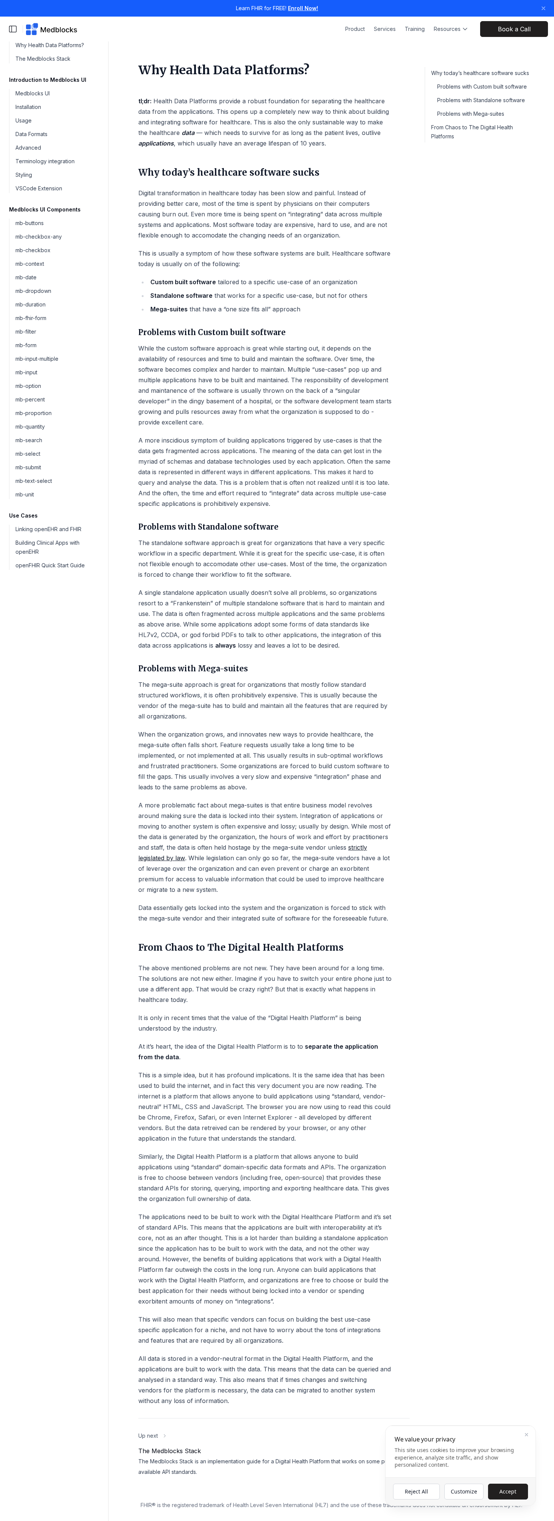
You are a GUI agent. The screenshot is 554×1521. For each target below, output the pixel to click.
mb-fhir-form (30, 318)
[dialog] (460, 1465)
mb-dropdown (33, 291)
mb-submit (28, 467)
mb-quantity (30, 426)
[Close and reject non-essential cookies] (526, 1434)
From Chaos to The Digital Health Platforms (472, 131)
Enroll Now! (303, 8)
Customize (464, 1491)
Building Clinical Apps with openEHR (47, 547)
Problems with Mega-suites (470, 113)
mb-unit (24, 494)
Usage (23, 120)
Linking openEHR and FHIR (48, 529)
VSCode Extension (38, 188)
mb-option (28, 386)
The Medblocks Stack (42, 58)
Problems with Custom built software (482, 86)
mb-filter (25, 331)
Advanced (28, 147)
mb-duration (30, 304)
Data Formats (31, 134)
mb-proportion (33, 413)
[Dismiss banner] (543, 8)
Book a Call (514, 29)
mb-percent (30, 399)
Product (355, 29)
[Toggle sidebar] (13, 29)
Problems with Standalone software (481, 100)
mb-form (26, 345)
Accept (507, 1491)
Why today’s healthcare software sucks (480, 73)
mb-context (29, 263)
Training (415, 29)
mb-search (28, 440)
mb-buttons (29, 223)
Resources (447, 29)
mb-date (26, 277)
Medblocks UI (32, 93)
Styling (23, 175)
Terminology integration (45, 161)
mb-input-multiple (36, 358)
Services (385, 29)
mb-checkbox (33, 250)
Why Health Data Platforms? (49, 45)
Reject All (416, 1491)
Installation (28, 107)
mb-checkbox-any (38, 236)
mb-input (26, 372)
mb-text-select (33, 481)
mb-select (27, 453)
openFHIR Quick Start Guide (50, 565)
